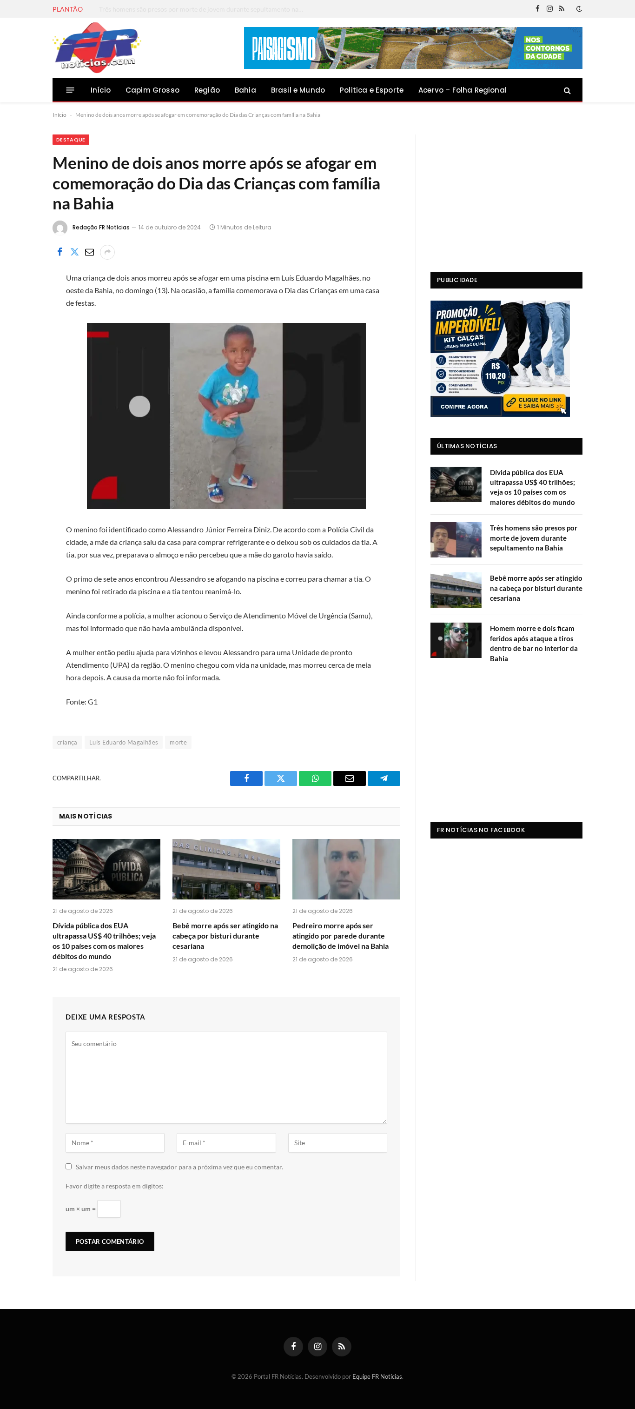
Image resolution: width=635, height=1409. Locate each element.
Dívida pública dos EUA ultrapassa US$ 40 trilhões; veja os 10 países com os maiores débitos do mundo (104, 940)
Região (207, 90)
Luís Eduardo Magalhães (124, 742)
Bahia (245, 90)
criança (67, 742)
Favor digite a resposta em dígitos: (115, 1186)
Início (101, 90)
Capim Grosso (152, 90)
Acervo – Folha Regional (462, 90)
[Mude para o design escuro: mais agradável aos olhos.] (578, 9)
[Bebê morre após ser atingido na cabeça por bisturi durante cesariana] (226, 869)
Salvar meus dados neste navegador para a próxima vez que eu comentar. (179, 1167)
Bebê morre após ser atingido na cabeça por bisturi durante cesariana (225, 935)
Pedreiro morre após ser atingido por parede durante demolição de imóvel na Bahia (340, 935)
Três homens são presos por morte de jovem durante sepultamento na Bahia (203, 9)
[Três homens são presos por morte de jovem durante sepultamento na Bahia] (456, 539)
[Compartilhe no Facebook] (59, 252)
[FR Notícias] (97, 48)
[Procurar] (566, 90)
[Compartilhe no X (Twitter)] (74, 252)
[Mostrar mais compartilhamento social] (107, 252)
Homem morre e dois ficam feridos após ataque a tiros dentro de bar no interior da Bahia (534, 643)
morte (178, 742)
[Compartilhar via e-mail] (89, 252)
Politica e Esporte (371, 90)
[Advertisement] (506, 192)
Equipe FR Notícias (377, 1376)
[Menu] (70, 90)
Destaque (71, 139)
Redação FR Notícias (101, 227)
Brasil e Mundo (298, 90)
